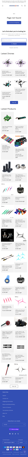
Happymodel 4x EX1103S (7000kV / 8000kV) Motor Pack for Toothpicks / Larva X (7, 333)
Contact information (7, 454)
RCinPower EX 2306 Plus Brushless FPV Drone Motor (7, 244)
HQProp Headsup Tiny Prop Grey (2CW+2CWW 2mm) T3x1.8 (20, 244)
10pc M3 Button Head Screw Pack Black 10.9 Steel (6, 175)
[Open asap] (25, 452)
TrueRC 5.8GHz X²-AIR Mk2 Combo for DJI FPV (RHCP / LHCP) (20, 332)
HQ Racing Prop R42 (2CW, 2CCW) (19, 378)
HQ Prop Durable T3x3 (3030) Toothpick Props (7, 307)
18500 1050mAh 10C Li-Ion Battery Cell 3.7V (7, 289)
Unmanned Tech (8, 452)
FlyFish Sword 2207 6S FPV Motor (19, 198)
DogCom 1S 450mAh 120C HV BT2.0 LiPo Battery (19, 127)
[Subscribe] (23, 424)
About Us (5, 413)
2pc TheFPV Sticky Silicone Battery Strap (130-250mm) (6, 354)
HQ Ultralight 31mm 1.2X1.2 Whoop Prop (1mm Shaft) (6, 198)
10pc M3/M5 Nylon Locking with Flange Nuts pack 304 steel (20, 175)
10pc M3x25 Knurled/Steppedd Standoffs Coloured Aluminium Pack (6, 147)
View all (14, 102)
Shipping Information (8, 401)
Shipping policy (23, 454)
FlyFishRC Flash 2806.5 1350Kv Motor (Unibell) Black (20, 288)
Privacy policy (16, 452)
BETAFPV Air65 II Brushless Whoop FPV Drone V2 (6, 72)
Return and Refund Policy (9, 404)
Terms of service (15, 454)
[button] (2, 5)
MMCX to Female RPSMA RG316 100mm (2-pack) (7, 267)
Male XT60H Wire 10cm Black (7, 378)
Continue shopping (14, 22)
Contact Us (5, 398)
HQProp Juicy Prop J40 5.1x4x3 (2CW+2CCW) (20, 311)
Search (15, 43)
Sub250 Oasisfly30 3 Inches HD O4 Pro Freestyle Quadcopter (6, 93)
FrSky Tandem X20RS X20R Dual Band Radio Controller (19, 150)
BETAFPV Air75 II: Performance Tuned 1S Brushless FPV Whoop (19, 72)
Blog (4, 416)
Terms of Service (7, 407)
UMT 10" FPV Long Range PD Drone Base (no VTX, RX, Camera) (20, 90)
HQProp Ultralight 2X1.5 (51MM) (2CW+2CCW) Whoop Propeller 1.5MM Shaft (7, 222)
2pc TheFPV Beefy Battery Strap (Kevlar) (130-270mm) (19, 356)
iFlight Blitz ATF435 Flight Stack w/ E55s (7, 127)
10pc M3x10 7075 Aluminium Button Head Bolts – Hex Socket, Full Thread (20, 222)
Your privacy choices (8, 410)
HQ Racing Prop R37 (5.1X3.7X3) (19, 265)
